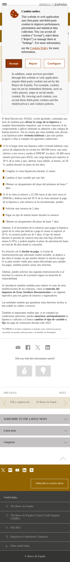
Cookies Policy (39, 48)
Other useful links (19, 545)
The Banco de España (21, 506)
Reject (33, 63)
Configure (54, 63)
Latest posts (10, 430)
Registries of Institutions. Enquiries (29, 536)
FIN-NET (15, 527)
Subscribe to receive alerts (49, 483)
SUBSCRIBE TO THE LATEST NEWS (25, 419)
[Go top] (63, 459)
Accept (13, 63)
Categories (9, 442)
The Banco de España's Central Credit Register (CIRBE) (35, 517)
